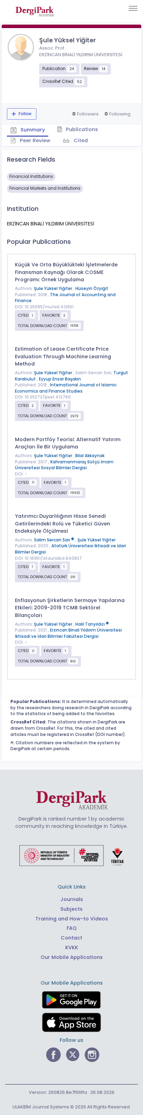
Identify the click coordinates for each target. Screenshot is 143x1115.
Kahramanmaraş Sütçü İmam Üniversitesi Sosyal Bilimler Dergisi (64, 465)
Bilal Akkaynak (89, 455)
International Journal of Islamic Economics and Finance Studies (66, 388)
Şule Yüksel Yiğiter (53, 288)
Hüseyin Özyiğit (91, 288)
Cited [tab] (80, 140)
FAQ (72, 928)
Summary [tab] (32, 129)
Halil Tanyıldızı (90, 624)
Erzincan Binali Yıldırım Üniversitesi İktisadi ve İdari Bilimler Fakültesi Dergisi (68, 633)
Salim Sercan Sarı (52, 540)
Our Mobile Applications (72, 957)
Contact (71, 937)
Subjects (71, 909)
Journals (71, 899)
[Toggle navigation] (133, 8)
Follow (24, 114)
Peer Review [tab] (34, 140)
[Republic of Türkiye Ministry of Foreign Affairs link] (71, 855)
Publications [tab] (81, 129)
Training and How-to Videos (71, 918)
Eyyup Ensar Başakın (60, 379)
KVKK (71, 947)
